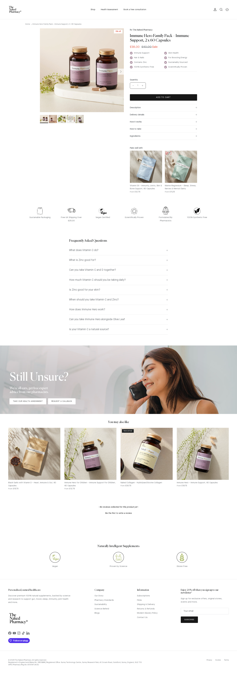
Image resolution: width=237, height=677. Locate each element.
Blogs (97, 613)
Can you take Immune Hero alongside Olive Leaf (97, 319)
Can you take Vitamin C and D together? (92, 270)
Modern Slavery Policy (147, 613)
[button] (118, 513)
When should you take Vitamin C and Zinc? (94, 299)
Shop (93, 10)
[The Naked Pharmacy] (15, 9)
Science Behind (101, 609)
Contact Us (142, 617)
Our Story (98, 596)
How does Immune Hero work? (87, 309)
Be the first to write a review (118, 513)
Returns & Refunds (146, 609)
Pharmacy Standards (104, 600)
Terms (226, 660)
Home (27, 24)
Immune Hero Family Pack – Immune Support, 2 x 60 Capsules (56, 24)
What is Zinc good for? (82, 260)
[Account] (214, 9)
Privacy (209, 660)
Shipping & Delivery (146, 604)
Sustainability (100, 604)
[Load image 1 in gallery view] (82, 70)
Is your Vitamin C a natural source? (89, 329)
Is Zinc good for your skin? (84, 290)
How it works (136, 122)
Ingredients (135, 136)
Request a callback (61, 401)
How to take (135, 129)
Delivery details (137, 115)
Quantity (134, 80)
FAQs (139, 600)
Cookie (218, 660)
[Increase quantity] (143, 86)
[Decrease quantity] (132, 86)
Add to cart (163, 97)
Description (135, 108)
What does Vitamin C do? (83, 250)
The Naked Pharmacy (143, 30)
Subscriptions (143, 596)
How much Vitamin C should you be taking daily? (97, 280)
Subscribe (189, 620)
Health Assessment (109, 10)
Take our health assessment (28, 401)
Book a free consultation (135, 10)
